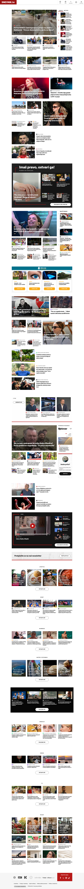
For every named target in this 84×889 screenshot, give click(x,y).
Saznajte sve (19, 402)
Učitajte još (42, 617)
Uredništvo (16, 883)
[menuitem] (76, 2)
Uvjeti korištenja (32, 883)
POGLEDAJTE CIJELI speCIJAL (60, 204)
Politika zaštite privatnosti (42, 883)
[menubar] (76, 2)
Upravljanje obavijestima (21, 886)
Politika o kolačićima (53, 883)
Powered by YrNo (68, 436)
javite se (65, 473)
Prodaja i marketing (24, 883)
